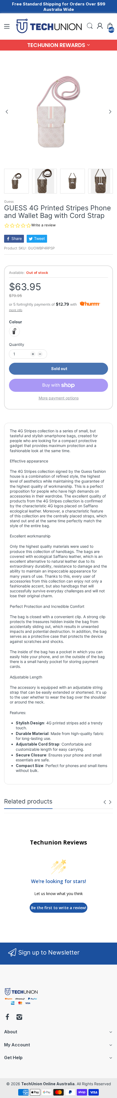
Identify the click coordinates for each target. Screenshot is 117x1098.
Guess (9, 201)
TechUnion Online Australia (48, 1083)
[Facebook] (7, 1017)
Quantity (16, 344)
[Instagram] (19, 1017)
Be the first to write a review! (58, 907)
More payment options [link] (59, 398)
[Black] (14, 331)
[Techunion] (21, 1005)
